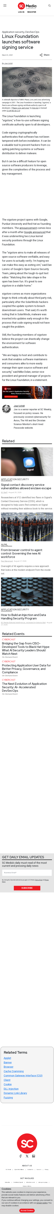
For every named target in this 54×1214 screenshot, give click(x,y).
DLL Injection (11, 1088)
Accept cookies (27, 1210)
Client (7, 1080)
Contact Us (30, 1169)
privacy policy (42, 1203)
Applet (7, 1058)
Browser (8, 1066)
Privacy (46, 1169)
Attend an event (30, 1182)
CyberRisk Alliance (19, 1169)
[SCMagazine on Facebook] (20, 1156)
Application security (13, 31)
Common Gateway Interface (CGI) (23, 1075)
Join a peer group (42, 1182)
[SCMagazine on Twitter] (27, 1156)
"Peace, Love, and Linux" (21, 108)
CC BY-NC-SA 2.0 (13, 111)
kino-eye (35, 108)
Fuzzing (8, 1097)
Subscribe (27, 888)
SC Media (8, 1169)
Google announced (35, 232)
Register (31, 12)
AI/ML (4, 544)
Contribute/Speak (18, 1182)
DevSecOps (32, 31)
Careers (39, 1169)
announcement (28, 227)
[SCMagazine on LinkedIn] (33, 1156)
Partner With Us (27, 1186)
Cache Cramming (14, 1071)
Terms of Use (38, 880)
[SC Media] (27, 6)
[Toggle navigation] (5, 5)
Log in (21, 12)
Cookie (8, 1084)
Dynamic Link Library (15, 1093)
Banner (8, 1062)
